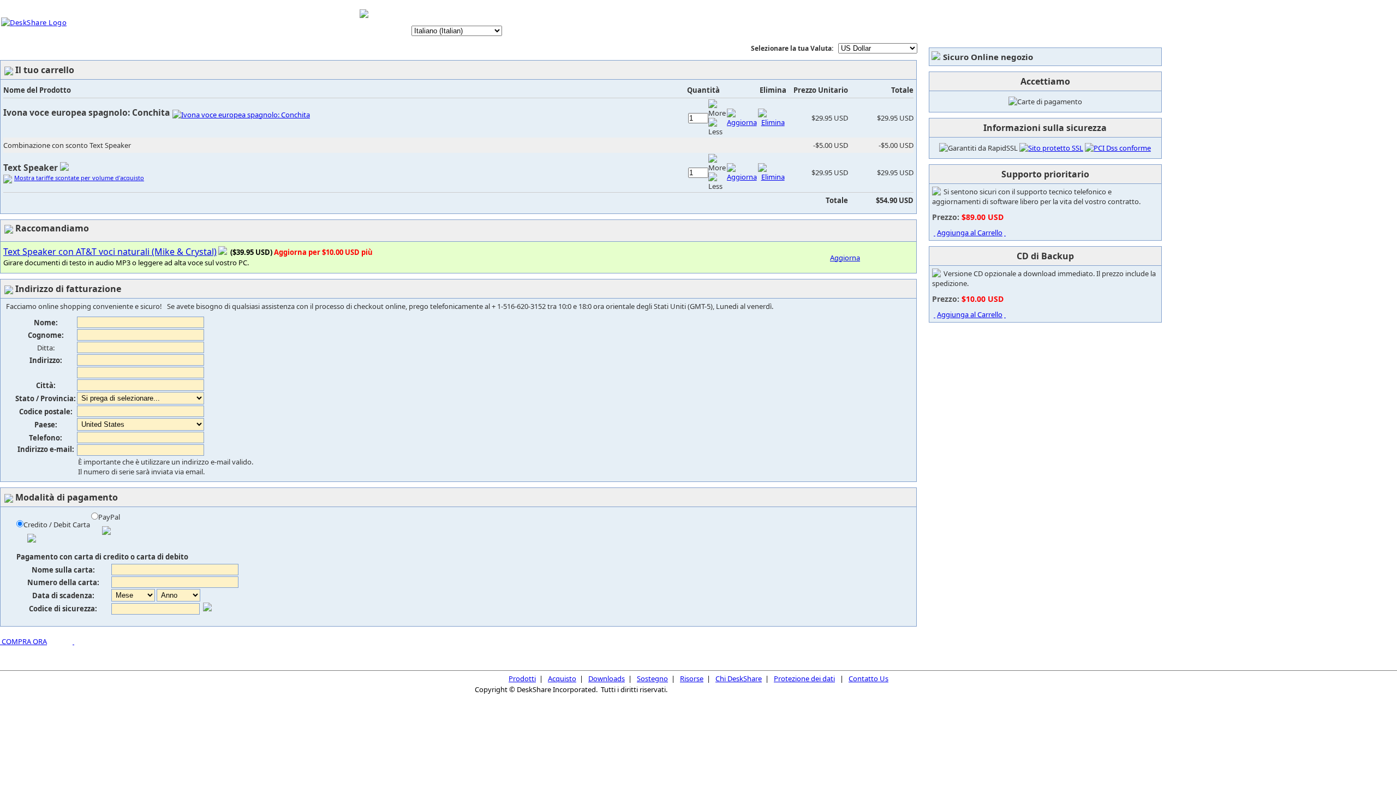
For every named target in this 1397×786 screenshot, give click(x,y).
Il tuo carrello (442, 14)
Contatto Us (868, 678)
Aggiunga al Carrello (969, 232)
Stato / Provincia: (45, 398)
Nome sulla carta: (63, 570)
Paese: (45, 425)
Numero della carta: (63, 582)
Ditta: (46, 348)
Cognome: (46, 335)
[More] (717, 108)
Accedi (491, 14)
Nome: (46, 322)
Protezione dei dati (804, 678)
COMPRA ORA (24, 641)
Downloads (606, 678)
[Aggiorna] (742, 122)
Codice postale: (46, 411)
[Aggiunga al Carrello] (934, 232)
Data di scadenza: (63, 595)
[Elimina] (773, 122)
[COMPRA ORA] (1, 641)
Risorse (691, 678)
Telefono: (45, 438)
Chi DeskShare (738, 678)
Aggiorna (845, 258)
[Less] (717, 127)
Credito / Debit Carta (56, 524)
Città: (46, 385)
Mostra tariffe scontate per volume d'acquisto (79, 178)
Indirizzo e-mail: (45, 449)
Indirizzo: (45, 360)
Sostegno (652, 678)
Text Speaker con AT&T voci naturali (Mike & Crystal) (110, 252)
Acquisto (562, 678)
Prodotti (522, 678)
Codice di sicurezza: (63, 609)
